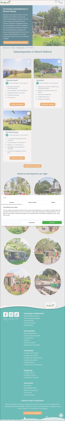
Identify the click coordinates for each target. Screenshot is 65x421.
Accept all (52, 222)
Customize (32, 222)
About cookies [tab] (32, 202)
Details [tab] (53, 202)
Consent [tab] (11, 202)
